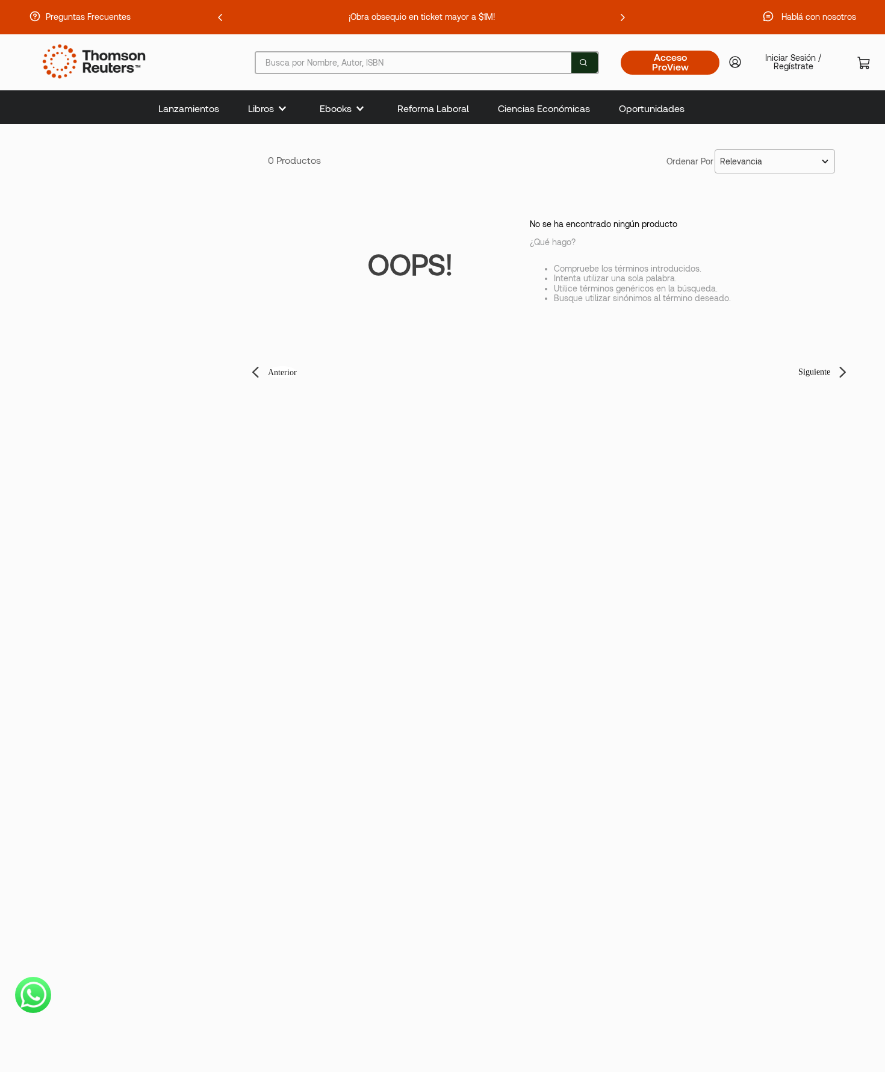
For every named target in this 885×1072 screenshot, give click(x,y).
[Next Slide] (622, 17)
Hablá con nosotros (818, 17)
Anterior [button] (282, 372)
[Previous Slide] (220, 17)
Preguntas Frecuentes (88, 17)
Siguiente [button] (814, 371)
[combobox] (427, 62)
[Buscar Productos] (583, 62)
